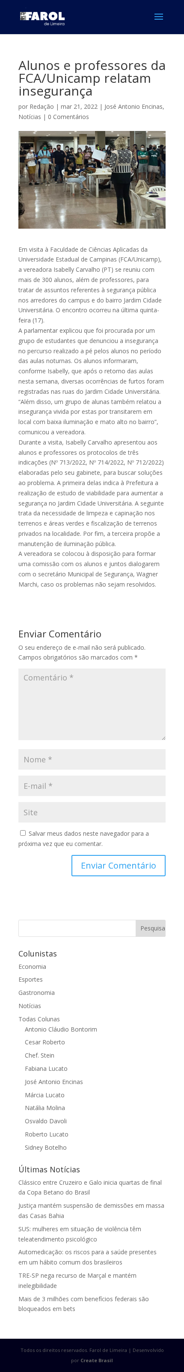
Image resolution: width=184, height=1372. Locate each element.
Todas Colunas (39, 1019)
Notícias (29, 117)
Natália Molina (45, 1108)
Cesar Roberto (45, 1042)
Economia (32, 966)
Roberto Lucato (46, 1134)
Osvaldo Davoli (46, 1121)
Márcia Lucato (45, 1095)
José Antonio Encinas (133, 106)
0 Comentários (68, 117)
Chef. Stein (39, 1055)
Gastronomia (36, 992)
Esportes (30, 979)
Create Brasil (96, 1360)
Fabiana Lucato (46, 1068)
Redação (42, 106)
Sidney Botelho (46, 1147)
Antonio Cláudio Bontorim (61, 1029)
